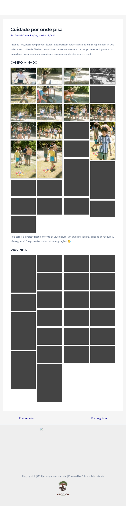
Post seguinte (100, 418)
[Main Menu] (119, 7)
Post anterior (25, 418)
